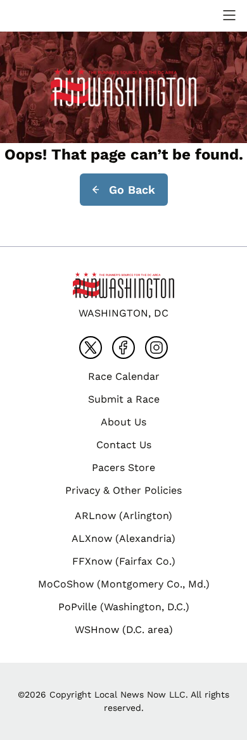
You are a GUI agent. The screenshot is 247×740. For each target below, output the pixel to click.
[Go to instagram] (156, 347)
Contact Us (123, 445)
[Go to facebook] (123, 347)
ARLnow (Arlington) (123, 516)
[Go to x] (90, 347)
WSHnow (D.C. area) (124, 630)
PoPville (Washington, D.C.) (123, 607)
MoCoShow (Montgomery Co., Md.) (124, 584)
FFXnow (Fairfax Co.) (123, 561)
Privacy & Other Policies (123, 490)
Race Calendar (124, 376)
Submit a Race (124, 399)
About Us (123, 422)
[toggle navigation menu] (229, 15)
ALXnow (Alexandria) (123, 538)
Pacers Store (123, 467)
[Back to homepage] (40, 15)
